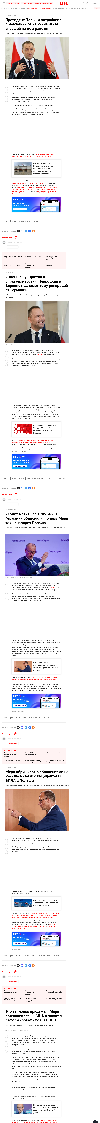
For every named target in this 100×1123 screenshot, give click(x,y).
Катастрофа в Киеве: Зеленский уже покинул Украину (53, 257)
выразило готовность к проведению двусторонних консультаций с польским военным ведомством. (33, 926)
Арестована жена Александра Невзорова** (55, 264)
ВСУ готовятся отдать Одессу (33, 256)
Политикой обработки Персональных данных (39, 8)
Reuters (44, 843)
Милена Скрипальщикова (19, 471)
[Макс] (22, 231)
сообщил (52, 587)
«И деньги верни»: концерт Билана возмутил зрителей (12, 264)
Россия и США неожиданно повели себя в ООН (33, 753)
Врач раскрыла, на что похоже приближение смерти (13, 257)
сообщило (40, 355)
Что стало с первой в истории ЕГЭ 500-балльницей (12, 999)
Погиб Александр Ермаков (12, 760)
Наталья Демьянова (17, 214)
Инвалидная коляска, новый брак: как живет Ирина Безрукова (12, 754)
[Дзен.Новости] (18, 231)
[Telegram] (25, 231)
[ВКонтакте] (29, 231)
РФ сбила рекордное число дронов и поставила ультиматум (33, 265)
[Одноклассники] (33, 231)
